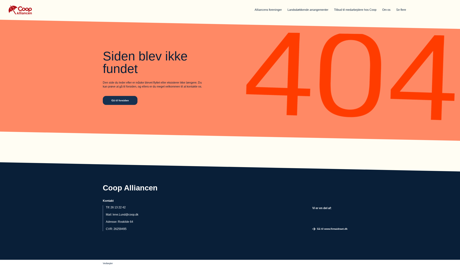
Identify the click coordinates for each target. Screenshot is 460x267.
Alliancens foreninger (268, 9)
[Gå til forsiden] (32, 9)
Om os (386, 9)
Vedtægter (108, 263)
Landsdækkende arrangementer (308, 9)
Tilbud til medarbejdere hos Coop (355, 9)
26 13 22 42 (118, 207)
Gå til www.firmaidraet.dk (332, 228)
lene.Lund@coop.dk (125, 214)
